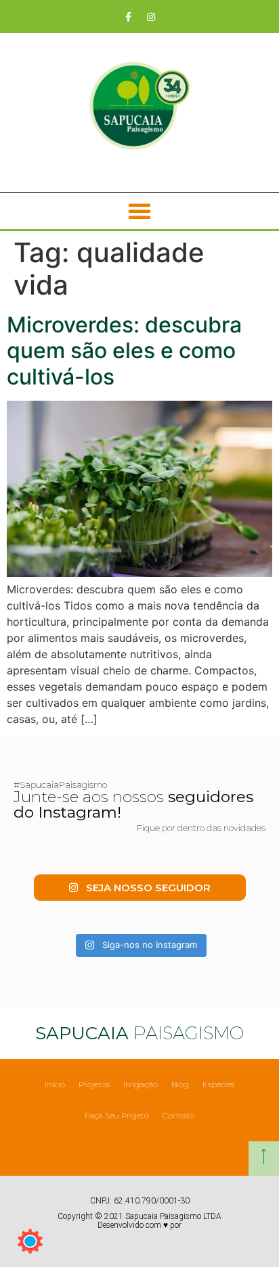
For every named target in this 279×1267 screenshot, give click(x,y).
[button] (139, 211)
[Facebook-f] (128, 16)
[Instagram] (151, 16)
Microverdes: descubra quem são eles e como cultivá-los (124, 351)
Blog (180, 1084)
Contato (178, 1115)
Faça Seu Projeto (117, 1115)
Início (55, 1084)
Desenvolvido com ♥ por (139, 1225)
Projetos (94, 1084)
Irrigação (140, 1084)
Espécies (218, 1084)
